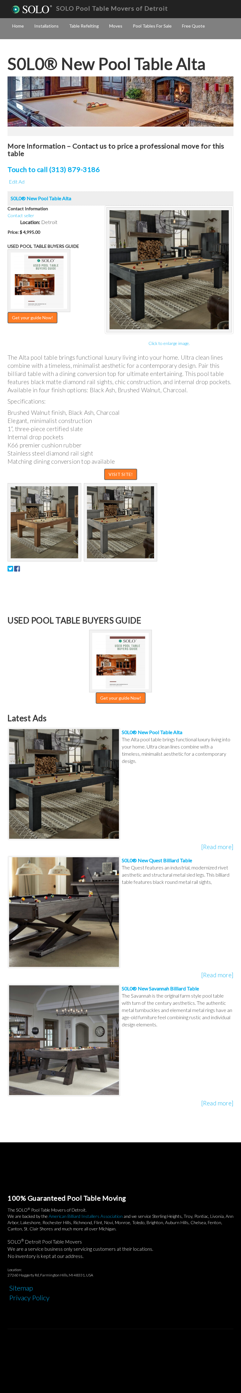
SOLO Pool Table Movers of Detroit (112, 8)
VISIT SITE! (121, 474)
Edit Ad (16, 182)
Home (18, 26)
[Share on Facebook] (17, 568)
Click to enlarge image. (169, 343)
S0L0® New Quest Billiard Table (157, 860)
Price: (13, 232)
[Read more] (217, 846)
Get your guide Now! (32, 317)
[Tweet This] (10, 568)
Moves (115, 26)
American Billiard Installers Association (86, 1216)
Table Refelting (84, 26)
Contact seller (21, 215)
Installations (46, 26)
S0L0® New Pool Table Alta (41, 198)
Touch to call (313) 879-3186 (54, 169)
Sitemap (21, 1288)
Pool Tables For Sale (152, 26)
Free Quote (193, 26)
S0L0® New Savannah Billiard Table (160, 988)
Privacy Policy (29, 1297)
